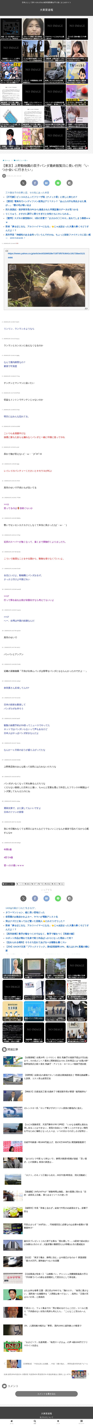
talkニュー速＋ (9, 884)
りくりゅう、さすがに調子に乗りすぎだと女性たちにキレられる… (38, 214)
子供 (41, 884)
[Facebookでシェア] (35, 183)
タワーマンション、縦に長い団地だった (25, 912)
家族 (48, 884)
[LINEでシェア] (58, 183)
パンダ (21, 884)
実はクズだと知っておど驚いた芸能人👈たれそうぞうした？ (35, 921)
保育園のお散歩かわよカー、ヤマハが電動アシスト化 (32, 917)
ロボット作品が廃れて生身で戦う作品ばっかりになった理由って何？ (39, 938)
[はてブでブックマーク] (46, 183)
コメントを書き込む (46, 1394)
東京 (55, 884)
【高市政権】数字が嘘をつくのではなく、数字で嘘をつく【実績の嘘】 (40, 934)
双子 (35, 884)
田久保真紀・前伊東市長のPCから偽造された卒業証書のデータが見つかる (42, 209)
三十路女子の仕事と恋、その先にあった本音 (27, 192)
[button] (70, 183)
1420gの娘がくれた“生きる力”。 (21, 908)
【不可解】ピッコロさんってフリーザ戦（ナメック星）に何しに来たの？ (42, 197)
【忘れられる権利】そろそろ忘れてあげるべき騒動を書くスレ (36, 942)
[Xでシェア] (23, 183)
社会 (62, 884)
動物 (28, 884)
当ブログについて (46, 1417)
